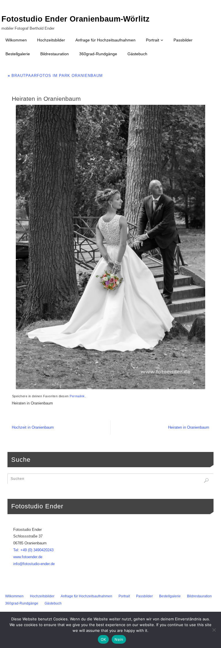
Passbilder (144, 596)
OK (103, 639)
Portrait (124, 596)
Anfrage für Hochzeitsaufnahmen (86, 596)
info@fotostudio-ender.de (34, 564)
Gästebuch (53, 603)
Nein (119, 639)
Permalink (77, 396)
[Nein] (214, 630)
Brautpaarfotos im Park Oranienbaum (55, 75)
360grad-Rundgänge (21, 603)
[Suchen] (206, 480)
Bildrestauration (199, 596)
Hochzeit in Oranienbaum (33, 427)
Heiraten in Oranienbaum (188, 427)
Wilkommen (14, 596)
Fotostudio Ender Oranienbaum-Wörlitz (75, 19)
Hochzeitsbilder (42, 596)
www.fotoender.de (27, 557)
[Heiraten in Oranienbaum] (110, 247)
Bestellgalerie (170, 596)
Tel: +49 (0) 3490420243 (33, 550)
